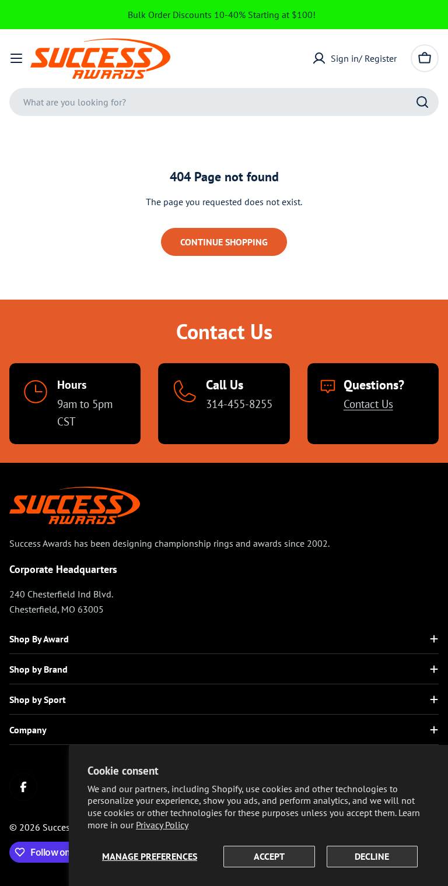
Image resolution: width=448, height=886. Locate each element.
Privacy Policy (162, 825)
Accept (269, 856)
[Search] (422, 102)
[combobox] (224, 102)
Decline (372, 856)
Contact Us (368, 403)
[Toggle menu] (16, 58)
